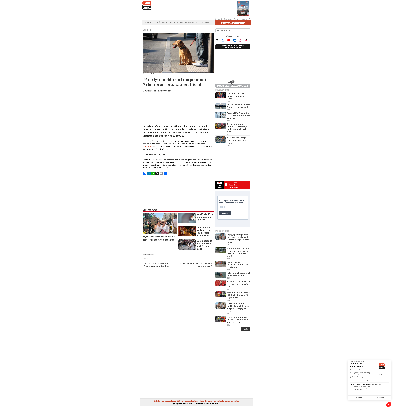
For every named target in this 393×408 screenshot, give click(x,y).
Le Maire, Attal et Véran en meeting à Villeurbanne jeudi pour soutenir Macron (157, 264)
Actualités (148, 22)
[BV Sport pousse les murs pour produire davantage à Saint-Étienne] (220, 139)
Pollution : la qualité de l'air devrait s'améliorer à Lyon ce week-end (238, 105)
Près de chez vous (168, 22)
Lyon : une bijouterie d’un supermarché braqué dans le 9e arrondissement (237, 264)
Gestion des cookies (206, 401)
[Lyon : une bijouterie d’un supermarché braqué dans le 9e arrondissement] (220, 264)
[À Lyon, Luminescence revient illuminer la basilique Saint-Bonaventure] (220, 95)
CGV (178, 401)
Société (157, 22)
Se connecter (219, 19)
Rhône (146, 259)
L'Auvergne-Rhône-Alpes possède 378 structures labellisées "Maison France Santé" (238, 115)
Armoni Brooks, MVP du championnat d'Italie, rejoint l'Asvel (205, 217)
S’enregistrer (228, 19)
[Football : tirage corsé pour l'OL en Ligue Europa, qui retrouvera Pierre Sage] (220, 283)
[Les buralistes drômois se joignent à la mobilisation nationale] (220, 275)
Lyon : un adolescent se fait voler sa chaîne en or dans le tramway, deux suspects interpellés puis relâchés (238, 252)
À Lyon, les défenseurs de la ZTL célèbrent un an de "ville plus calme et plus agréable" (159, 238)
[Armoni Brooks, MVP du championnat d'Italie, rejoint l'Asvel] (187, 222)
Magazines (237, 19)
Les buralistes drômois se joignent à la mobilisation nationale (238, 274)
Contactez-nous (159, 401)
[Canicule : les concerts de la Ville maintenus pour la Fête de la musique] (187, 249)
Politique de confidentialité (189, 401)
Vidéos (207, 22)
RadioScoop (147, 146)
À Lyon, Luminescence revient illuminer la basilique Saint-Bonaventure (236, 96)
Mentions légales (170, 401)
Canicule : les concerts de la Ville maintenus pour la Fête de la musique (204, 244)
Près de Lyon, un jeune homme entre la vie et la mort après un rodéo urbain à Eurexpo (237, 320)
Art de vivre (189, 22)
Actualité (151, 254)
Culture (180, 22)
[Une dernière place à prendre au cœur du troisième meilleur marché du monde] (187, 235)
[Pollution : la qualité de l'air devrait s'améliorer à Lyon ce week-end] (220, 106)
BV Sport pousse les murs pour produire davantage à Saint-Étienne (237, 140)
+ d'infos (245, 329)
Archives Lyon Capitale (232, 401)
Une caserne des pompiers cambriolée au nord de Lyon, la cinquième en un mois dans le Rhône (237, 128)
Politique (199, 22)
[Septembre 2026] (243, 8)
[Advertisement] (178, 108)
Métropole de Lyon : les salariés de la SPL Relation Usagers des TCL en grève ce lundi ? (238, 295)
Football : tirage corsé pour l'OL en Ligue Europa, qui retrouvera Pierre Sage (238, 284)
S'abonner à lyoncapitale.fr (233, 22)
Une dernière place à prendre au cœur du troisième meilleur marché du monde (204, 231)
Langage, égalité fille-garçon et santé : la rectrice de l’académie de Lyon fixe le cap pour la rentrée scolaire (238, 238)
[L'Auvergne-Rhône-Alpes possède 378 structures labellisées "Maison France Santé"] (220, 115)
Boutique (244, 19)
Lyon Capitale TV (219, 401)
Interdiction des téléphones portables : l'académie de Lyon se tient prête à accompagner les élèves (238, 307)
